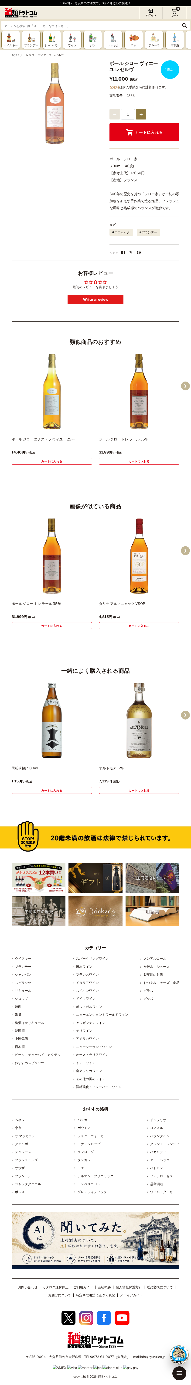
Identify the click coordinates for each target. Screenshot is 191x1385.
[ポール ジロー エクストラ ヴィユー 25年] (52, 391)
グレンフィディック (92, 1192)
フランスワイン (87, 974)
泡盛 (18, 1015)
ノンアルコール (154, 958)
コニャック (122, 232)
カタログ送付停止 (55, 1287)
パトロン (156, 1168)
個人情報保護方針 (129, 1287)
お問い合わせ (28, 1287)
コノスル (156, 1128)
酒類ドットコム (107, 1376)
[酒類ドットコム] (21, 12)
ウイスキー (23, 958)
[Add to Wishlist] (80, 426)
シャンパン (23, 974)
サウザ (20, 1168)
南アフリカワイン (89, 1071)
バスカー (84, 1120)
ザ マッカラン (25, 1136)
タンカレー (86, 1160)
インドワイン (86, 1063)
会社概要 (104, 1287)
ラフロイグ (86, 1152)
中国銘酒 (21, 1038)
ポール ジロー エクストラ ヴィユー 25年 (43, 439)
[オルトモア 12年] (139, 720)
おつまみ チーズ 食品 (161, 983)
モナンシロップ (89, 1144)
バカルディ (158, 1152)
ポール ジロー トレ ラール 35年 (123, 439)
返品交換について (160, 1287)
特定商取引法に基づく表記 (95, 1295)
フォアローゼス (161, 1176)
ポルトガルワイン (89, 1007)
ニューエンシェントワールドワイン (102, 1015)
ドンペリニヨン (89, 1184)
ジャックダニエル (28, 1184)
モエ (81, 1168)
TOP (14, 55)
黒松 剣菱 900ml (25, 768)
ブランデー (149, 232)
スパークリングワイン (92, 958)
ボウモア (84, 1128)
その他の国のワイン (90, 1079)
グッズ (148, 998)
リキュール (23, 991)
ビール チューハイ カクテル (38, 1055)
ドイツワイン (86, 998)
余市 (18, 1128)
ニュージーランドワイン (94, 1047)
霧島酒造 (156, 1184)
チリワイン (84, 1031)
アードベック (160, 1160)
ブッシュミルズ (26, 1160)
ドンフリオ (158, 1120)
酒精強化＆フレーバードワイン (99, 1087)
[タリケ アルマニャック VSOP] (139, 556)
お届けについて (59, 1295)
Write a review (95, 299)
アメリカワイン (87, 1038)
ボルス (20, 1192)
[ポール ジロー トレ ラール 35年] (139, 391)
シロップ (21, 998)
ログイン (151, 15)
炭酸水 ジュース (156, 967)
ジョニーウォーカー (92, 1136)
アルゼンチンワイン (90, 1023)
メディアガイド (131, 1295)
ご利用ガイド (83, 1287)
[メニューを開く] (179, 1373)
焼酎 (18, 1007)
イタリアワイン (87, 983)
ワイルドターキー (163, 1192)
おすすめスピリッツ (29, 1063)
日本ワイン (84, 967)
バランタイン (160, 1136)
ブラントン (23, 1176)
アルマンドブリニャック (95, 1176)
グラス (148, 991)
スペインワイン (87, 991)
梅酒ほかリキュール (29, 1023)
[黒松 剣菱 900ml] (52, 720)
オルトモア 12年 (111, 768)
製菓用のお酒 (153, 974)
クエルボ (21, 1144)
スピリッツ (23, 983)
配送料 (114, 87)
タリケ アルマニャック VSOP (122, 604)
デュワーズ (23, 1152)
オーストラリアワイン (92, 1055)
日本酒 (20, 1047)
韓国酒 (20, 1031)
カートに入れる (149, 132)
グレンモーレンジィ (164, 1144)
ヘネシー (21, 1120)
